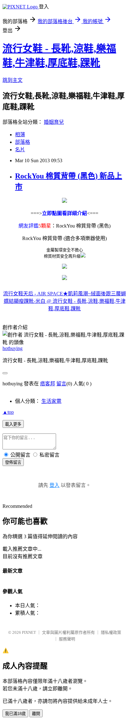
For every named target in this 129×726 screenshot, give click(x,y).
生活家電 (51, 401)
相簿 (20, 134)
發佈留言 (13, 462)
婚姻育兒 (54, 122)
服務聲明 (67, 639)
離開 (36, 713)
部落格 (22, 142)
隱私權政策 (111, 632)
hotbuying (13, 348)
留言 (61, 383)
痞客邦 (47, 383)
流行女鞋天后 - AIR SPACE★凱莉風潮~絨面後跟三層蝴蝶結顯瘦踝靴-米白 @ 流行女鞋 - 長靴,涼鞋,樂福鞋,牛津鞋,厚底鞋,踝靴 (64, 301)
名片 (20, 149)
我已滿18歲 (15, 713)
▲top (8, 412)
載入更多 (13, 424)
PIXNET (29, 632)
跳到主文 (13, 80)
